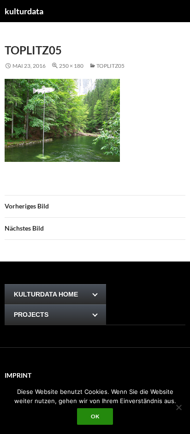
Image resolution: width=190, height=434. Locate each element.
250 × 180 (71, 65)
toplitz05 (110, 65)
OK (95, 416)
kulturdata (24, 11)
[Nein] (178, 407)
